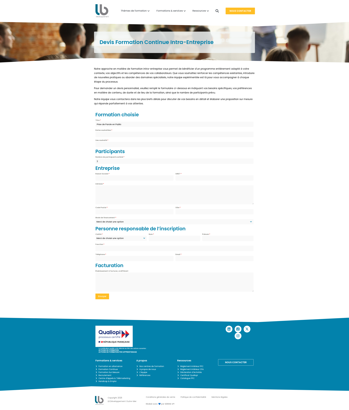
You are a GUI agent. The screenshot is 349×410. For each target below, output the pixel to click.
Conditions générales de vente (160, 397)
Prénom (206, 234)
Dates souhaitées (103, 130)
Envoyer (102, 296)
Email (178, 254)
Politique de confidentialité (193, 397)
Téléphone (100, 254)
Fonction (99, 244)
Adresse (99, 184)
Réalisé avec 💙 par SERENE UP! (160, 404)
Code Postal (101, 207)
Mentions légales (220, 397)
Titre (98, 120)
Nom (151, 234)
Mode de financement (105, 217)
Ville (177, 207)
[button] (217, 11)
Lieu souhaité (101, 140)
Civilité (99, 234)
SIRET (178, 174)
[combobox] (174, 221)
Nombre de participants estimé (109, 157)
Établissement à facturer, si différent (111, 271)
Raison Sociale (102, 174)
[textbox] (171, 221)
